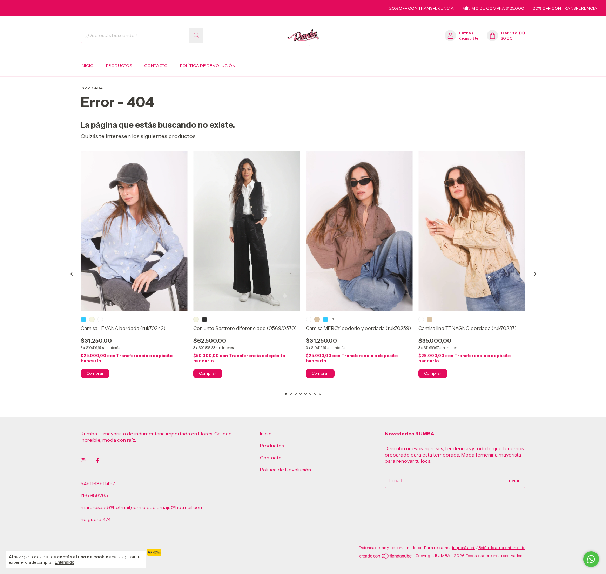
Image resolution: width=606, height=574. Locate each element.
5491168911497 (98, 483)
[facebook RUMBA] (97, 460)
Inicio (87, 65)
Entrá (465, 32)
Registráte (468, 38)
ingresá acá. (463, 547)
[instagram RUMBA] (83, 460)
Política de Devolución (207, 65)
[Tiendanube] (386, 557)
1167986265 (94, 495)
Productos (119, 65)
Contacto (156, 65)
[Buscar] (196, 35)
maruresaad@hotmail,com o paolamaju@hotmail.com (142, 507)
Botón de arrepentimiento (501, 547)
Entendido (64, 562)
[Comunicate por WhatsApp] (591, 559)
